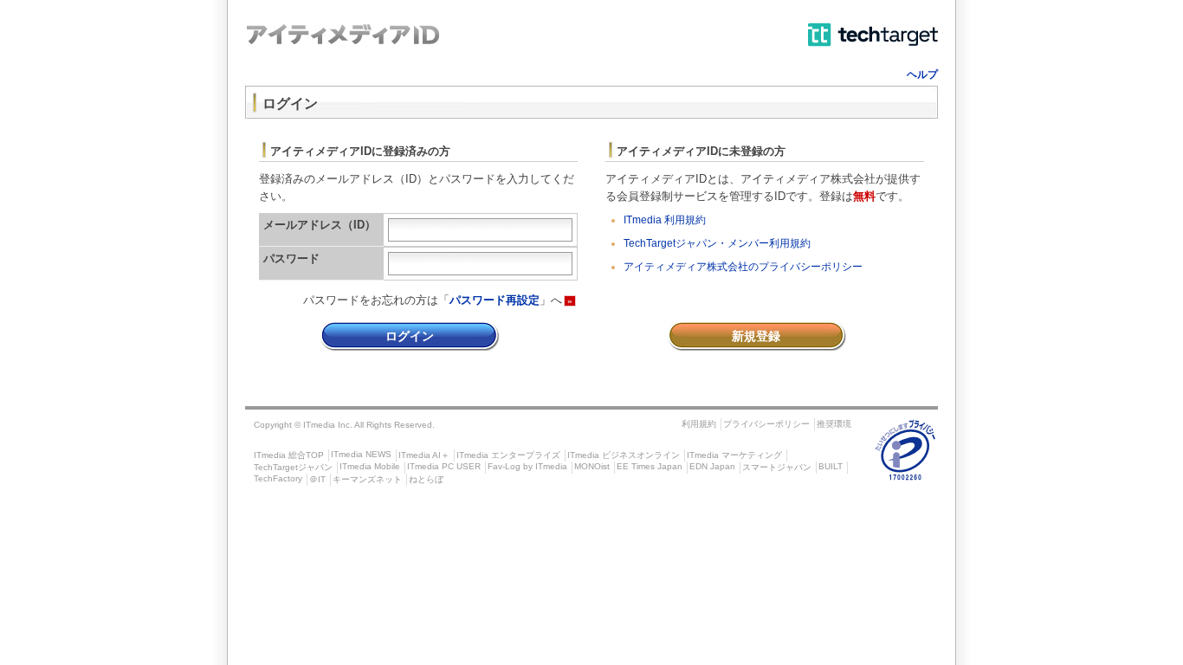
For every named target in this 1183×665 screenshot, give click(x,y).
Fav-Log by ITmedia (527, 466)
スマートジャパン (776, 467)
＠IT (317, 479)
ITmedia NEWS (361, 454)
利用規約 (699, 424)
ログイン (409, 336)
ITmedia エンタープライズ (508, 455)
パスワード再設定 (494, 300)
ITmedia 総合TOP (289, 455)
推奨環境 (834, 424)
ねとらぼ (426, 479)
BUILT (830, 466)
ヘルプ (922, 74)
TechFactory (278, 478)
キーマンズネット (367, 479)
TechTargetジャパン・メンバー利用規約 (717, 243)
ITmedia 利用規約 (665, 220)
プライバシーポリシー (766, 424)
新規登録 (756, 336)
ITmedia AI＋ (423, 455)
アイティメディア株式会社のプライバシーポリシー (743, 267)
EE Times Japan (649, 466)
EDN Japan (712, 466)
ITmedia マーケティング (734, 455)
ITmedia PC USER (444, 466)
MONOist (592, 466)
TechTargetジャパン (293, 467)
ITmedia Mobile (369, 466)
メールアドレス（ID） (319, 224)
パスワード (291, 258)
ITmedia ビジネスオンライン (623, 455)
